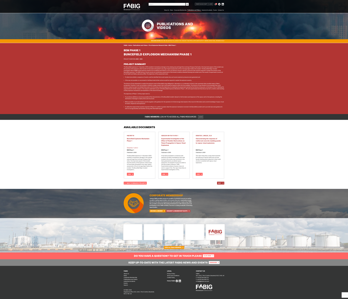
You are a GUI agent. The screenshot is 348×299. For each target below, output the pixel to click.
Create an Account (201, 4)
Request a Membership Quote (177, 211)
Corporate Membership (180, 10)
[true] (187, 4)
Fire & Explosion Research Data (158, 45)
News (171, 10)
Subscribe (213, 262)
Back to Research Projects (136, 183)
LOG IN (200, 117)
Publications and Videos (194, 10)
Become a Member (156, 211)
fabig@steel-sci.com (203, 281)
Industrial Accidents (207, 10)
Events (215, 10)
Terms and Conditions (173, 275)
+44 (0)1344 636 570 (203, 279)
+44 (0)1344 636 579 (203, 277)
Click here (207, 256)
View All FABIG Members (173, 247)
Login (210, 4)
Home (130, 45)
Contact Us (221, 10)
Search (126, 285)
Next (219, 183)
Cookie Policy (171, 277)
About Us (166, 10)
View (129, 174)
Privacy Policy (171, 273)
